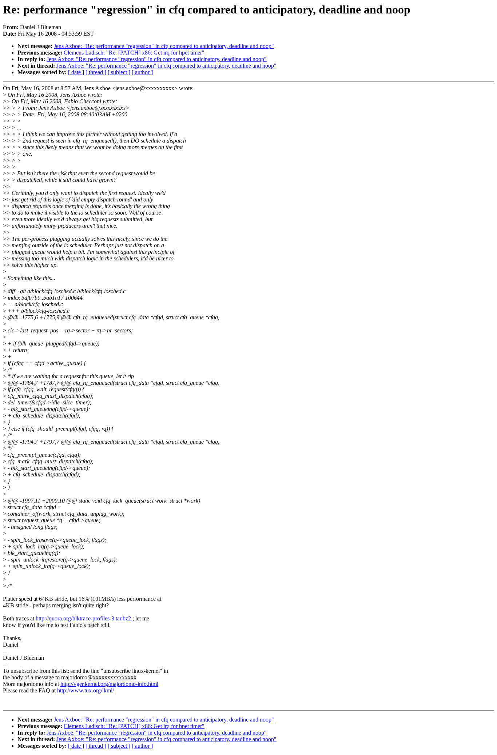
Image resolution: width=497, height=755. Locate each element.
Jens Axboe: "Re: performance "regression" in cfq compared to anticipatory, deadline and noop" (164, 46)
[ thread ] (96, 72)
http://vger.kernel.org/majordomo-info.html (109, 684)
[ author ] (142, 72)
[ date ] (76, 72)
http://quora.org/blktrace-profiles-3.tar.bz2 (83, 618)
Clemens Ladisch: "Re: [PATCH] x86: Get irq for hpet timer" (134, 52)
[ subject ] (119, 72)
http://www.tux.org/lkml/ (85, 690)
